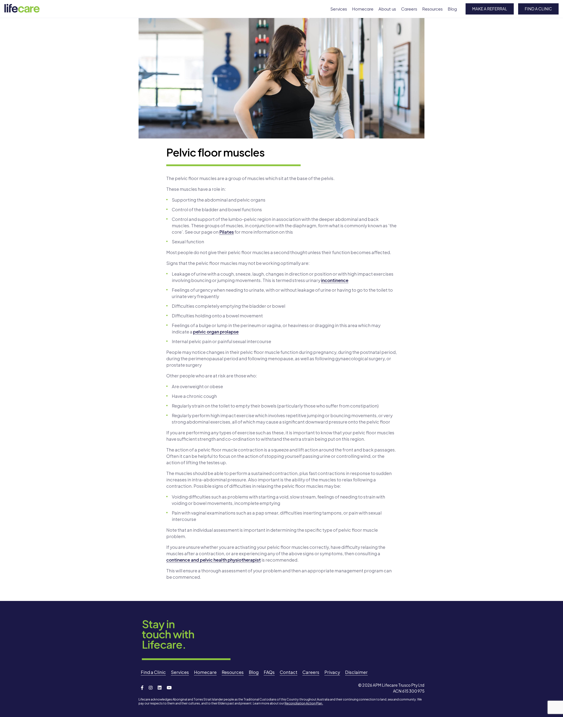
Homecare (362, 9)
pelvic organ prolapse (216, 331)
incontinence (334, 280)
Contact (288, 672)
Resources (432, 9)
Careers (409, 9)
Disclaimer (356, 672)
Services (338, 9)
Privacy (332, 672)
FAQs (269, 672)
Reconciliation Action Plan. (304, 703)
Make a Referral (489, 8)
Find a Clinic (538, 8)
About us (387, 9)
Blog (452, 9)
